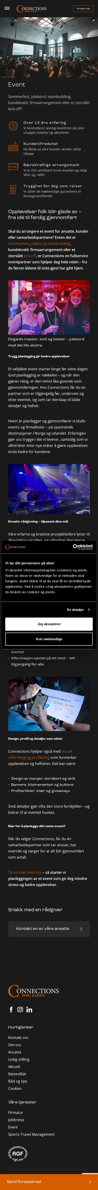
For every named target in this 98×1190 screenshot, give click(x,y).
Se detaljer (75, 610)
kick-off (30, 255)
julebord (38, 243)
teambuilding (58, 243)
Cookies (15, 1088)
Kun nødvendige (49, 639)
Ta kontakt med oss (25, 872)
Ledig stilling (18, 1059)
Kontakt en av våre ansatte (42, 929)
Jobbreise (16, 1119)
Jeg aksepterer (49, 624)
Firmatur (15, 1112)
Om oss (14, 1044)
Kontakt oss (83, 8)
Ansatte (14, 1052)
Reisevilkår (17, 1073)
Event (13, 1127)
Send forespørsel (24, 1182)
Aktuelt (14, 1066)
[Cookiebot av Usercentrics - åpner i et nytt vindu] (73, 547)
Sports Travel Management (31, 1134)
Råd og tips (17, 1081)
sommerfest (18, 243)
